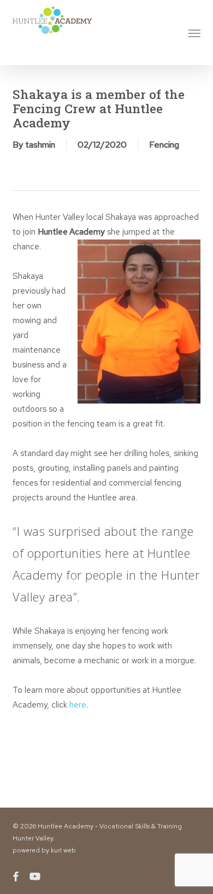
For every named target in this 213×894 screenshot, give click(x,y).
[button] (194, 32)
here (77, 704)
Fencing (164, 144)
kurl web (63, 850)
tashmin (40, 144)
